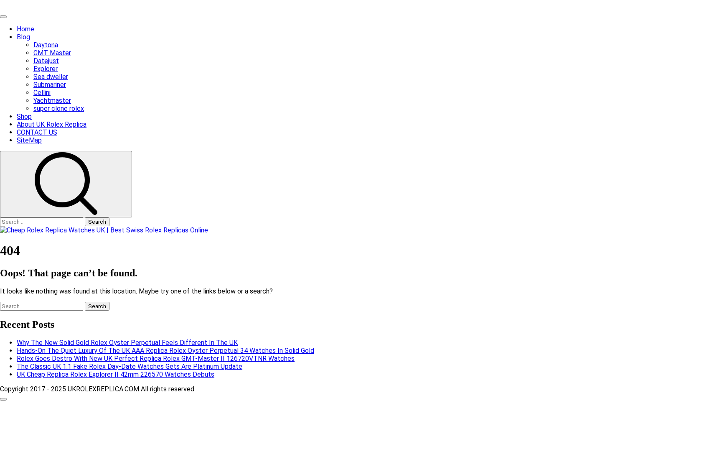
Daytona (45, 45)
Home (25, 29)
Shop (24, 116)
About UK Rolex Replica (51, 124)
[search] (66, 184)
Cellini (42, 93)
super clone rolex (58, 108)
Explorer (45, 69)
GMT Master (52, 53)
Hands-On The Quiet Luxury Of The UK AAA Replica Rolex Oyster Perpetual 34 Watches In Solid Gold (165, 351)
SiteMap (29, 140)
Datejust (46, 61)
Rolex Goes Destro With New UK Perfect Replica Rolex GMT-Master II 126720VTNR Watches (156, 358)
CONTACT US (37, 132)
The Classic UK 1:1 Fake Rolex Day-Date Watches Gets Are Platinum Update (129, 366)
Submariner (49, 85)
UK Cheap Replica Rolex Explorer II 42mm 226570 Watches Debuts (115, 374)
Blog (23, 37)
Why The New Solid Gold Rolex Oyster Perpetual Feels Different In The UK (127, 343)
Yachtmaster (52, 101)
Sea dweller (50, 77)
